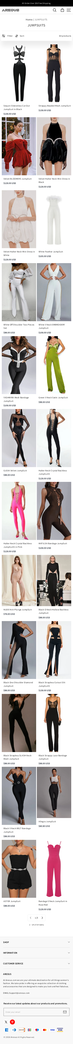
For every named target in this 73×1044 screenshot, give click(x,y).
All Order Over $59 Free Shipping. (36, 3)
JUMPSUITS (41, 19)
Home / (30, 19)
